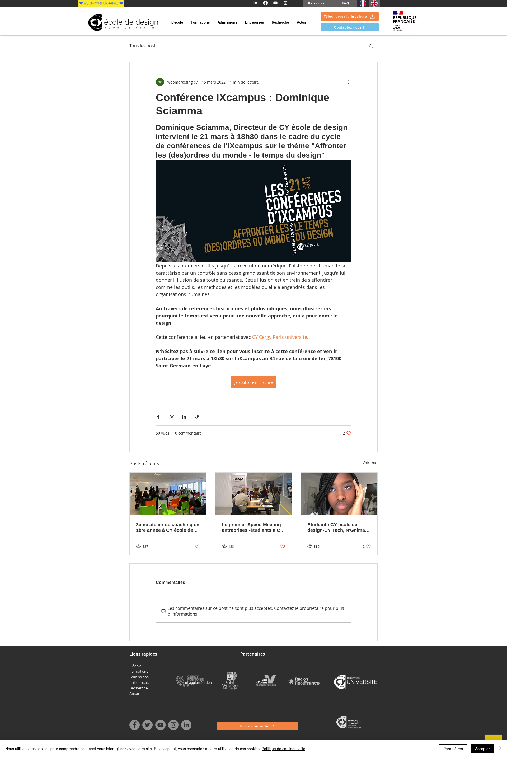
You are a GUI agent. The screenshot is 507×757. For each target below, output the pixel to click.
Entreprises (139, 682)
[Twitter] (147, 725)
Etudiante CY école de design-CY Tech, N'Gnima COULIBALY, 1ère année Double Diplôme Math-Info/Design (336, 527)
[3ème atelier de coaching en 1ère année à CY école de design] (168, 494)
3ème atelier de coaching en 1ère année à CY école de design (167, 527)
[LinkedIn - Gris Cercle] (186, 725)
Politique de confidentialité (283, 748)
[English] (374, 3)
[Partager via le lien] (197, 416)
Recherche (138, 688)
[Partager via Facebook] (158, 416)
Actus (134, 693)
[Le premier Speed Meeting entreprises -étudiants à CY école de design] (253, 494)
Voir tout (370, 462)
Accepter (482, 748)
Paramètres (453, 748)
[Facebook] (265, 3)
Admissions (139, 677)
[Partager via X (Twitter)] (171, 416)
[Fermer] (500, 748)
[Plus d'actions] (348, 82)
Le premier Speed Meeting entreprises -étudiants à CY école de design (252, 527)
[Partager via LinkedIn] (184, 416)
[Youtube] (275, 3)
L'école (135, 665)
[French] (362, 3)
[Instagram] (285, 3)
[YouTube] (160, 725)
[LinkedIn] (255, 3)
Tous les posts (143, 46)
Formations (138, 671)
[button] (370, 46)
